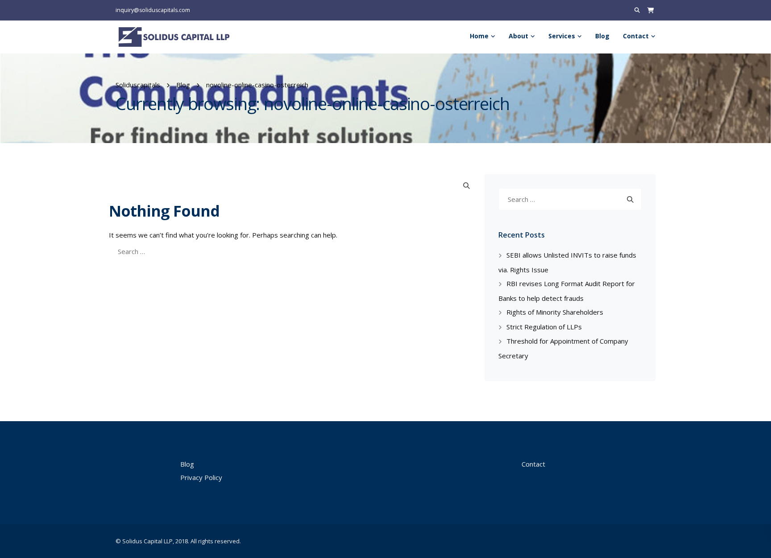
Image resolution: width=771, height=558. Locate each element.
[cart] (650, 10)
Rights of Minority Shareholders (554, 312)
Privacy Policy (201, 477)
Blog (602, 36)
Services (561, 36)
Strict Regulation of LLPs (544, 326)
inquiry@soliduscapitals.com (153, 10)
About (518, 36)
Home (479, 36)
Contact (636, 36)
